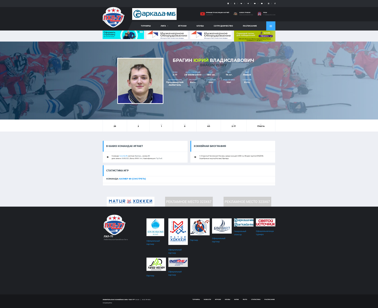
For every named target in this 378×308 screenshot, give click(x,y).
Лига (163, 26)
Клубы (200, 26)
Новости (207, 299)
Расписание (250, 26)
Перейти (209, 15)
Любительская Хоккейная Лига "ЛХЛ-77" (119, 299)
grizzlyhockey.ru (246, 15)
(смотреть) (139, 178)
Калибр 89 (123, 156)
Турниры (146, 26)
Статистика (255, 299)
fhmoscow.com (269, 15)
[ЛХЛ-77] (254, 35)
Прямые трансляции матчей (217, 12)
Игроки (182, 26)
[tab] (189, 179)
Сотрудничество (223, 26)
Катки (236, 299)
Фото (245, 299)
